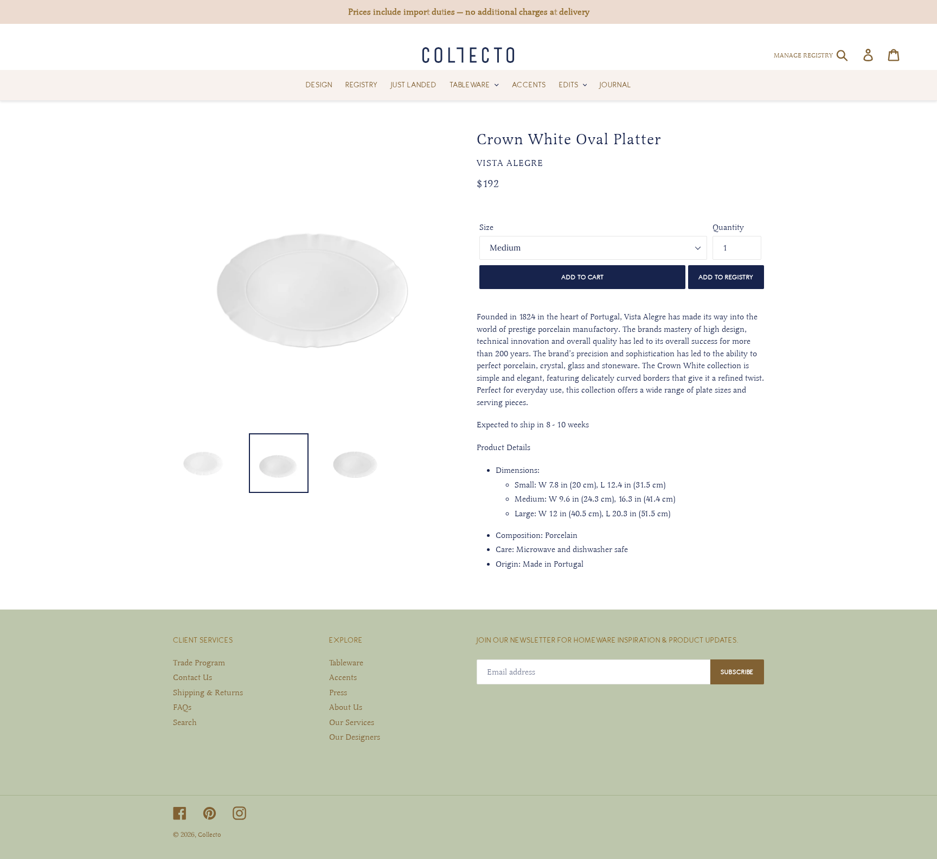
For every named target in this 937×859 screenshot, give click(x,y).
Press (338, 692)
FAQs (182, 707)
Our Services (351, 722)
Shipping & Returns (208, 692)
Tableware (346, 663)
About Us (345, 707)
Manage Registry (803, 55)
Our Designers (354, 737)
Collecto (209, 834)
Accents (343, 677)
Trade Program (199, 663)
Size (486, 227)
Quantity (728, 227)
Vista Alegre (510, 163)
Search (185, 722)
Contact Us (192, 677)
